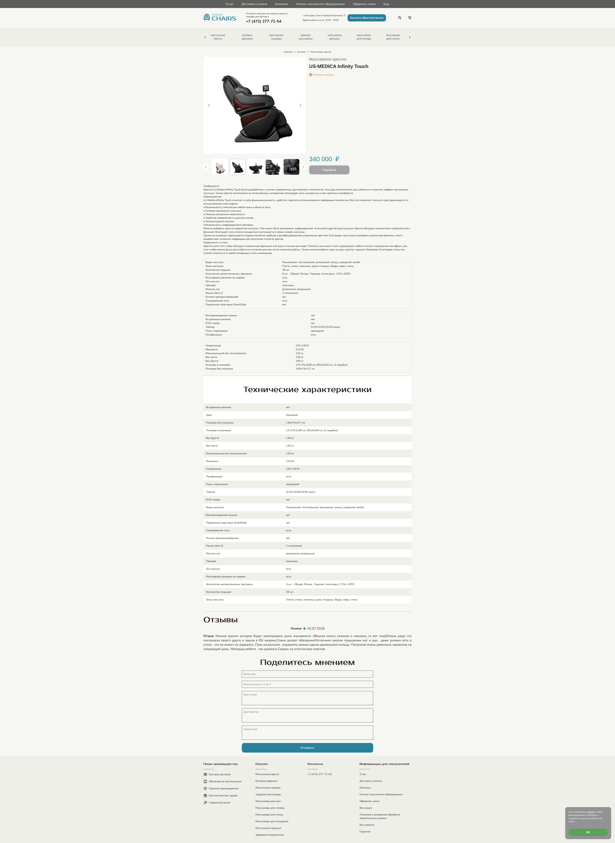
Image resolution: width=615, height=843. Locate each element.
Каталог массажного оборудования (320, 4)
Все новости (367, 825)
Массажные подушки (268, 828)
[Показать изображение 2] (220, 167)
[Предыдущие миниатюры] (206, 166)
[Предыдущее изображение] (209, 105)
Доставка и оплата (254, 4)
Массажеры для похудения (271, 821)
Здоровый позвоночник (269, 835)
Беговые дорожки (266, 781)
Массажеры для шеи (268, 801)
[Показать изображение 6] (291, 167)
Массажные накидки (267, 787)
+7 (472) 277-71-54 (320, 774)
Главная (288, 51)
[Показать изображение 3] (238, 167)
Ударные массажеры (268, 794)
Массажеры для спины (269, 814)
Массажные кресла (321, 51)
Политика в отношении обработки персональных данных (380, 816)
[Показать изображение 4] (256, 167)
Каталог (301, 51)
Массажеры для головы (269, 808)
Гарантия (365, 831)
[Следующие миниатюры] (303, 166)
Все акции (366, 808)
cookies (591, 812)
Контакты (281, 4)
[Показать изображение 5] (274, 167)
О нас (230, 4)
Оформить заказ (364, 4)
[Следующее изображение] (300, 105)
